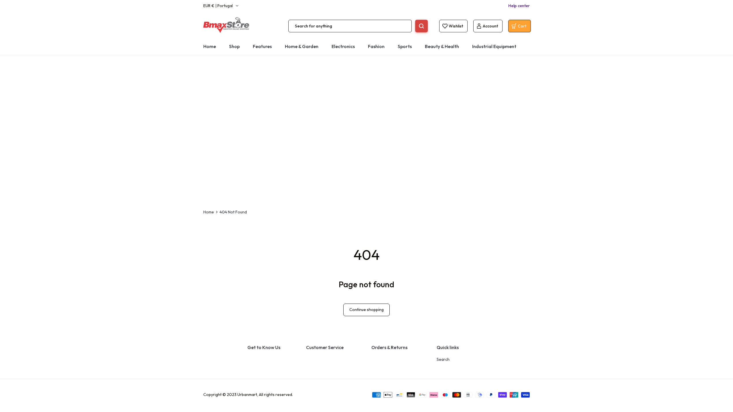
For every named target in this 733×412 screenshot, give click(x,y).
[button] (343, 46)
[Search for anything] (421, 26)
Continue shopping (366, 309)
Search (443, 359)
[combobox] (350, 26)
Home (208, 212)
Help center (519, 5)
